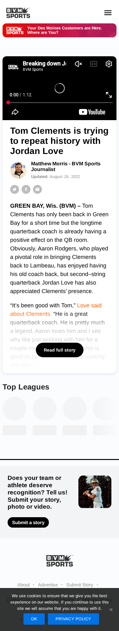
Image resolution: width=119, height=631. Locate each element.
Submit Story (79, 584)
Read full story (60, 349)
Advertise (48, 584)
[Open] (108, 12)
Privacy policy (73, 618)
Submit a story (28, 522)
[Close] (111, 609)
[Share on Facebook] (26, 189)
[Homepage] (18, 12)
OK (34, 618)
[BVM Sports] (59, 560)
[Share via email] (37, 189)
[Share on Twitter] (14, 189)
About (23, 584)
